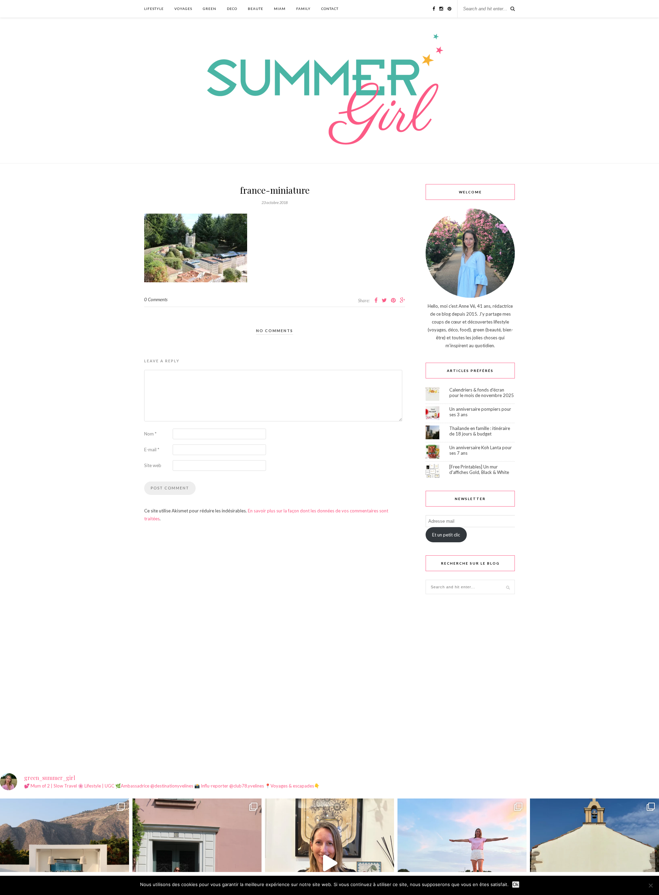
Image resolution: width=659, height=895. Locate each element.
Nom (150, 434)
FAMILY (303, 9)
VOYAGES (183, 9)
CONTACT (329, 9)
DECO (232, 9)
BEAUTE (255, 9)
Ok (516, 884)
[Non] (650, 885)
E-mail (151, 449)
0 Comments (155, 299)
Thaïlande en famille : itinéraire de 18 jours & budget (479, 431)
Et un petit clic (446, 534)
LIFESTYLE (154, 9)
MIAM (280, 9)
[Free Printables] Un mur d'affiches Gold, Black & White (479, 469)
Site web (152, 465)
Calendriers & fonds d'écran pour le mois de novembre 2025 (481, 392)
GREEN (209, 9)
